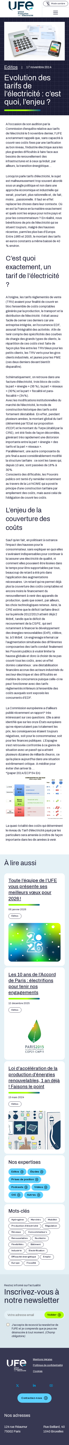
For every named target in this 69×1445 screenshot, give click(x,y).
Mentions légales (42, 1359)
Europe (16, 1263)
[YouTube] (51, 1385)
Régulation (51, 1226)
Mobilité (52, 1219)
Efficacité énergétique (24, 1257)
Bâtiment (36, 1244)
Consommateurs (37, 1232)
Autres (31, 1194)
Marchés (36, 1219)
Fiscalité (31, 1263)
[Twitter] (17, 1385)
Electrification (36, 1250)
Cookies (38, 1371)
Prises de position (22, 1179)
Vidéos (38, 1187)
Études (34, 1171)
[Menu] (55, 12)
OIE (13, 1194)
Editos (11, 67)
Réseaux (16, 1232)
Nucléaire (40, 1238)
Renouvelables (20, 1238)
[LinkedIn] (34, 1385)
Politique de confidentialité (48, 1365)
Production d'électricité (25, 1226)
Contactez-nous (31, 1398)
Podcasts (17, 1187)
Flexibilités (18, 1244)
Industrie (17, 1250)
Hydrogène (18, 1219)
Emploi (47, 1257)
